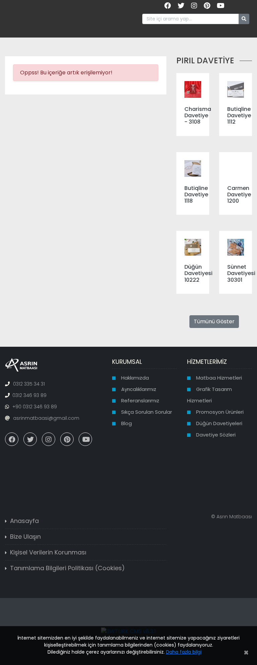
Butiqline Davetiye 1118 (196, 194)
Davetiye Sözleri (216, 434)
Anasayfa (24, 521)
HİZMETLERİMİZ (207, 361)
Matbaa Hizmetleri (219, 377)
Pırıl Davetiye (205, 60)
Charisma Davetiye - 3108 (197, 115)
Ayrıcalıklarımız (138, 389)
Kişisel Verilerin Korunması (48, 552)
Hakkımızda (135, 377)
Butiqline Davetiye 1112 (239, 115)
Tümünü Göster (214, 321)
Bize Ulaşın (25, 536)
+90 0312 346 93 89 (34, 406)
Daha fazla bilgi (183, 652)
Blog (126, 423)
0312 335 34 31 (29, 384)
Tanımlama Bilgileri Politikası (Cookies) (67, 568)
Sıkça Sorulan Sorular (146, 411)
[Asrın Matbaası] (21, 364)
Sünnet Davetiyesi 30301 (241, 273)
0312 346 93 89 (29, 395)
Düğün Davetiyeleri (219, 423)
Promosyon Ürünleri (220, 411)
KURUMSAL (127, 361)
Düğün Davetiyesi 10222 (198, 273)
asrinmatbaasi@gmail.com (46, 418)
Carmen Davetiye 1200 (239, 194)
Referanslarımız (140, 400)
